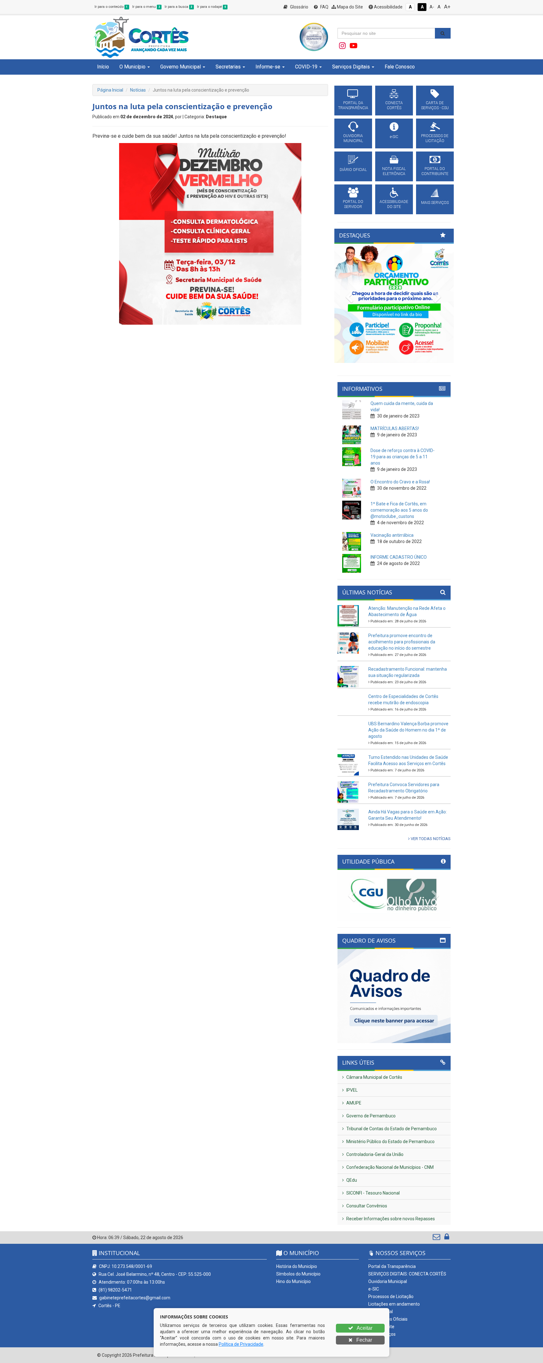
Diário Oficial (380, 1311)
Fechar (363, 1340)
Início (103, 67)
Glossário (298, 6)
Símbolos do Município (298, 1273)
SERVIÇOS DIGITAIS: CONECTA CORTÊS (407, 1273)
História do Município (296, 1266)
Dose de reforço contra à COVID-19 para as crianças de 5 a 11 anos (402, 457)
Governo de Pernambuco (370, 1115)
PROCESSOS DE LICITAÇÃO (434, 138)
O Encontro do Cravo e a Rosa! (400, 481)
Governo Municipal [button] (180, 67)
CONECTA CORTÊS (394, 105)
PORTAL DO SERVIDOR (353, 204)
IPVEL (351, 1090)
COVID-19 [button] (306, 67)
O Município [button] (132, 67)
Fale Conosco (400, 67)
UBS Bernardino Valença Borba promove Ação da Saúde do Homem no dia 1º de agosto (408, 730)
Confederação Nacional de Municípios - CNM (389, 1167)
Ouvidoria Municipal (387, 1281)
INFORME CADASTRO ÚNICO (398, 557)
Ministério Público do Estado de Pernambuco (390, 1141)
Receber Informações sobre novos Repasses (390, 1218)
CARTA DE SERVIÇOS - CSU (435, 105)
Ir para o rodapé (211, 7)
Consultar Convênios (366, 1205)
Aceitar (364, 1328)
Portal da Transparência (392, 1266)
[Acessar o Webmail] (437, 1238)
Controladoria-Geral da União (374, 1154)
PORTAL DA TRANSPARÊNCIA (353, 105)
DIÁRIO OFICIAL (353, 170)
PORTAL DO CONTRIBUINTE (434, 171)
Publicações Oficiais (388, 1319)
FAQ (323, 6)
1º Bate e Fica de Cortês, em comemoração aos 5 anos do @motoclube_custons (399, 510)
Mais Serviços (382, 1334)
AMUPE (353, 1102)
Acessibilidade (388, 6)
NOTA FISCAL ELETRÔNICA (394, 171)
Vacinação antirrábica (392, 535)
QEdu (351, 1180)
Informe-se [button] (267, 67)
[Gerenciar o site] (447, 1238)
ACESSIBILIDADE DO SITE (394, 204)
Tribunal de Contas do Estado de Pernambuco (391, 1128)
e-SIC (394, 137)
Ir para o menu (146, 7)
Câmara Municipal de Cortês (373, 1077)
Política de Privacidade (241, 1344)
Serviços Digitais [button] (351, 67)
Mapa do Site (349, 6)
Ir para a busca (178, 7)
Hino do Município (293, 1281)
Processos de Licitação (391, 1296)
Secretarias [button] (228, 67)
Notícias (138, 90)
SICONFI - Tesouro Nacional (372, 1192)
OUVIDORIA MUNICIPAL (353, 138)
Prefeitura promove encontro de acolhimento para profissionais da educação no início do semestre (401, 642)
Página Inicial (110, 90)
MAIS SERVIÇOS (435, 202)
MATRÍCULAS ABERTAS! (394, 428)
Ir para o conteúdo (111, 7)
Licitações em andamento (394, 1304)
